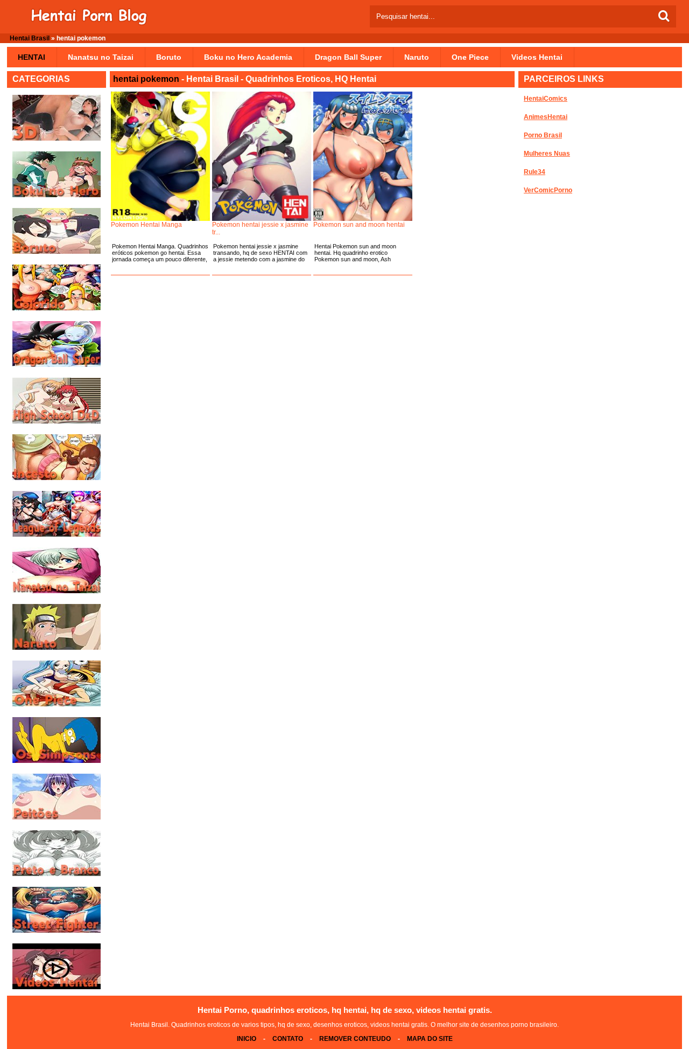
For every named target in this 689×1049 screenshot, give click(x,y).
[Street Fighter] (56, 930)
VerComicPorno (548, 190)
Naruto (416, 57)
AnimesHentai (545, 117)
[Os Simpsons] (56, 761)
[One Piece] (56, 704)
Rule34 (534, 172)
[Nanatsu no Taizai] (56, 591)
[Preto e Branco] (56, 874)
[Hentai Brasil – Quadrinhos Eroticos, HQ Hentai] (88, 23)
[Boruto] (56, 251)
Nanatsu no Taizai (100, 57)
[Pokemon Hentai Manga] (160, 156)
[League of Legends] (56, 534)
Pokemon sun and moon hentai (359, 224)
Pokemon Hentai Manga (146, 224)
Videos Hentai (537, 57)
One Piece (470, 57)
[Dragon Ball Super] (56, 365)
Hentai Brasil (30, 38)
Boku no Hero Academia (248, 57)
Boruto (168, 57)
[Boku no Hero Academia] (56, 195)
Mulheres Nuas (547, 153)
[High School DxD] (56, 421)
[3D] (56, 138)
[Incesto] (56, 478)
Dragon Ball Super (348, 57)
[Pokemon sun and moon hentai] (362, 156)
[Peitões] (56, 817)
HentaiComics (545, 98)
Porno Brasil (543, 135)
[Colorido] (56, 308)
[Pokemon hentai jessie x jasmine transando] (261, 156)
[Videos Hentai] (56, 987)
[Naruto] (56, 647)
